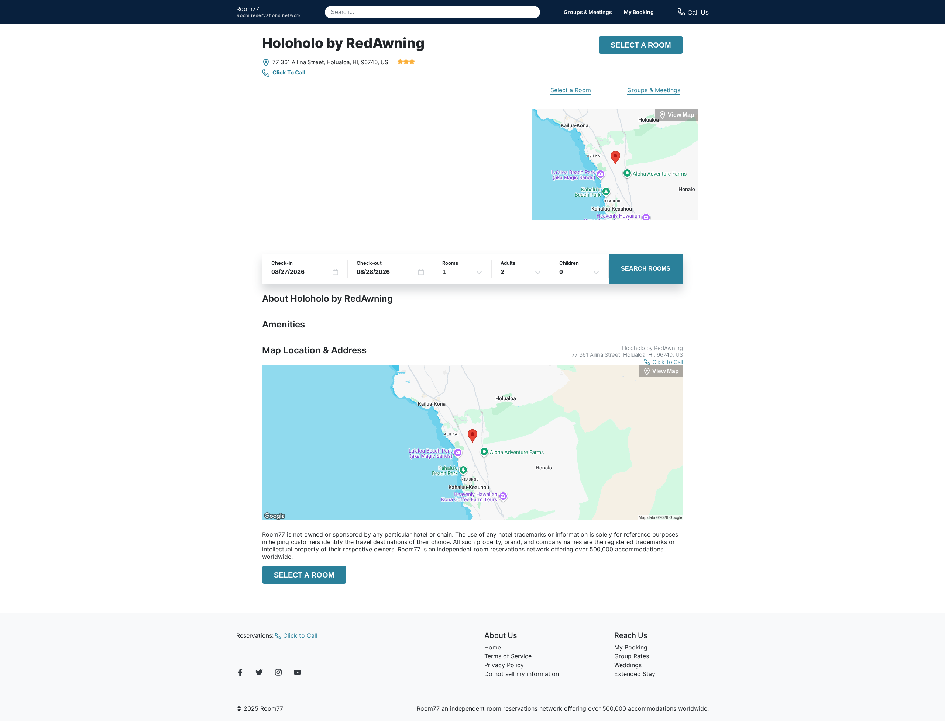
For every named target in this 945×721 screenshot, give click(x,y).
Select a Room (641, 45)
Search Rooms (645, 269)
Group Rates (631, 656)
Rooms (450, 263)
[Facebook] (240, 673)
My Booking (639, 12)
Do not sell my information (521, 673)
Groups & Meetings (588, 12)
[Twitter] (259, 673)
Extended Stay (634, 673)
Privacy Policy (504, 665)
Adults (508, 263)
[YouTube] (297, 673)
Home (492, 647)
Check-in (282, 263)
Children (569, 263)
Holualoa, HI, (343, 62)
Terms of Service (508, 656)
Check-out (369, 263)
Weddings (628, 665)
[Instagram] (278, 673)
